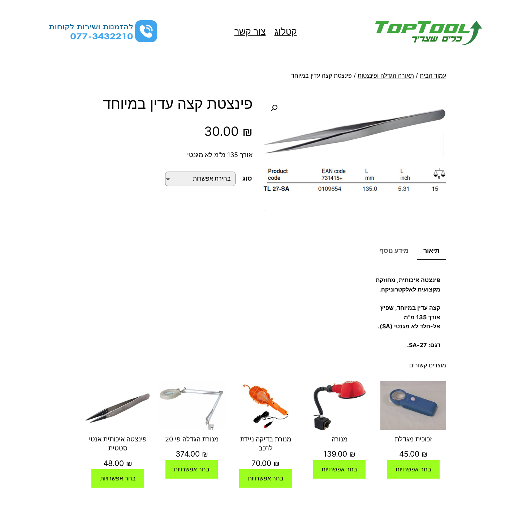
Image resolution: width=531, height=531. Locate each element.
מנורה (339, 439)
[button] (274, 108)
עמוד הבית (433, 75)
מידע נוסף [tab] (394, 250)
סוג (247, 178)
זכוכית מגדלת (413, 439)
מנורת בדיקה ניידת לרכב (265, 443)
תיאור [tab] (431, 250)
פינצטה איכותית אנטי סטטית (118, 443)
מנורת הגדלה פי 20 (192, 439)
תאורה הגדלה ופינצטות (386, 75)
